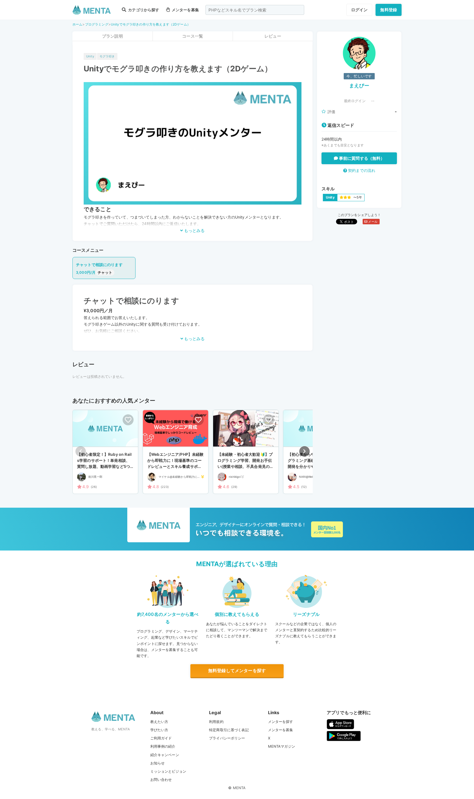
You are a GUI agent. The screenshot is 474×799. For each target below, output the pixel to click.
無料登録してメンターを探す (237, 670)
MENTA (239, 788)
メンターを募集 (185, 9)
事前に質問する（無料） (361, 158)
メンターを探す (280, 721)
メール (372, 222)
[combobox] (254, 10)
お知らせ (157, 763)
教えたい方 (159, 721)
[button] (304, 451)
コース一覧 (192, 36)
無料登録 (388, 9)
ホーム (77, 24)
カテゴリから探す (143, 9)
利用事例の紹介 (163, 746)
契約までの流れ (361, 170)
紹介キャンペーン (164, 755)
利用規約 (216, 721)
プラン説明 (112, 36)
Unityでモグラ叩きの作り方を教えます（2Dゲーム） (150, 24)
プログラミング (96, 24)
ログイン (359, 9)
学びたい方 (159, 730)
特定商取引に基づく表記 (229, 730)
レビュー (272, 36)
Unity (90, 56)
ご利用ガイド (161, 738)
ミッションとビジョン (168, 771)
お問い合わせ (161, 779)
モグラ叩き (107, 56)
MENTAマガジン (281, 746)
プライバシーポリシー (227, 738)
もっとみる (194, 230)
